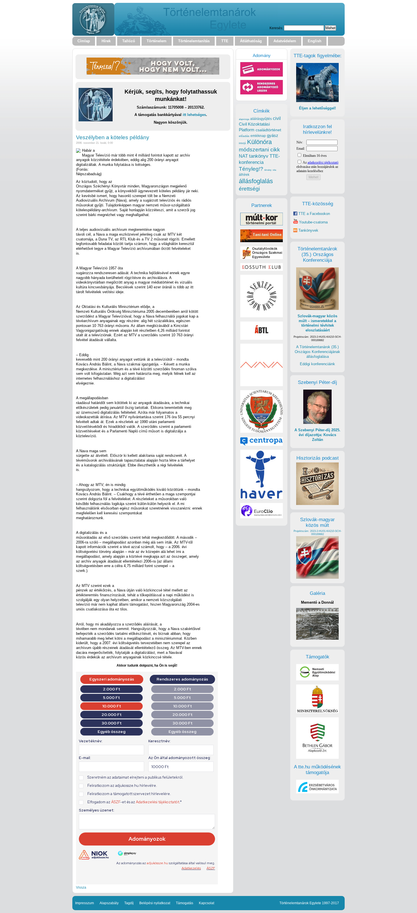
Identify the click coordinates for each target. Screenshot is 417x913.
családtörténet (268, 130)
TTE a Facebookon (313, 214)
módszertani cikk (259, 150)
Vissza (81, 887)
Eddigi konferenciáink (317, 364)
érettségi (249, 189)
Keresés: (276, 28)
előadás (244, 136)
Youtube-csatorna (313, 222)
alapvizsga (244, 119)
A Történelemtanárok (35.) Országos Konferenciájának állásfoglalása (317, 351)
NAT (243, 156)
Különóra (259, 141)
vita (274, 169)
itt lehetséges (194, 115)
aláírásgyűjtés (261, 119)
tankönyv (258, 156)
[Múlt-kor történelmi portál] (261, 224)
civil (277, 118)
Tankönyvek (308, 230)
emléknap (258, 136)
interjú (242, 143)
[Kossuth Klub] (261, 269)
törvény (267, 170)
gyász (272, 135)
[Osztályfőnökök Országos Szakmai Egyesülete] (261, 258)
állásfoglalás (256, 181)
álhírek (244, 174)
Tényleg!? (251, 169)
